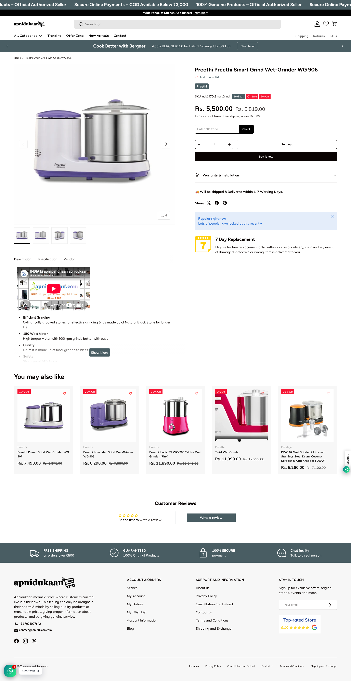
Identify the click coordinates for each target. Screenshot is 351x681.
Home (17, 58)
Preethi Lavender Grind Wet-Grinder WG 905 (108, 454)
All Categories (25, 36)
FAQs (333, 36)
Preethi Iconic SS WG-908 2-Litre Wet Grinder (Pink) (175, 454)
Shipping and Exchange (214, 628)
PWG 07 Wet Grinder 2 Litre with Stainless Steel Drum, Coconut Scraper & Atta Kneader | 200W (303, 456)
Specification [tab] (47, 259)
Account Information (142, 620)
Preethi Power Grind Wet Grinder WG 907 (43, 454)
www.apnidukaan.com (35, 666)
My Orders (135, 604)
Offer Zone (75, 36)
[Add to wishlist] (64, 393)
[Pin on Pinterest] (225, 203)
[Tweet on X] (209, 203)
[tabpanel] (94, 343)
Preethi (202, 86)
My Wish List (137, 612)
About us (202, 588)
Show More (99, 352)
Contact (120, 36)
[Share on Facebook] (217, 203)
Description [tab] (22, 259)
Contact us (204, 612)
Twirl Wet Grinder (227, 452)
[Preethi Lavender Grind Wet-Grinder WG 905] (109, 415)
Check (246, 129)
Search (132, 588)
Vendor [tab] (69, 259)
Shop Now (247, 46)
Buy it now (266, 156)
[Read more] (326, 23)
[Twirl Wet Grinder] (241, 415)
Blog (130, 628)
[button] (334, 23)
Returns (319, 36)
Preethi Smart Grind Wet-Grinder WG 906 (48, 58)
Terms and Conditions (212, 620)
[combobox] (177, 24)
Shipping (302, 36)
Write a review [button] (211, 518)
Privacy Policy (206, 596)
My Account (136, 596)
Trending (54, 36)
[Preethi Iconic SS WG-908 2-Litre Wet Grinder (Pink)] (175, 415)
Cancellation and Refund (214, 604)
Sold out (286, 144)
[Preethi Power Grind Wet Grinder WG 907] (43, 415)
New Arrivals (99, 36)
